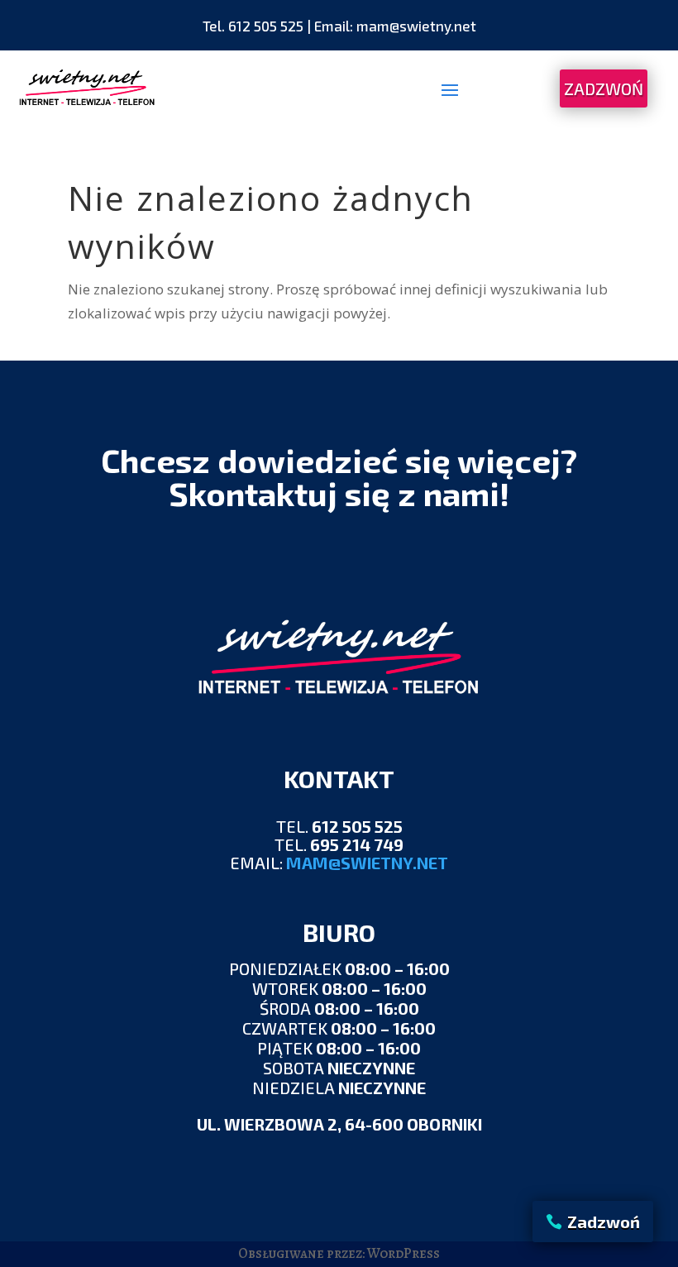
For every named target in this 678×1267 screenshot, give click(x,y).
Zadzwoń (603, 1221)
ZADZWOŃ (603, 88)
